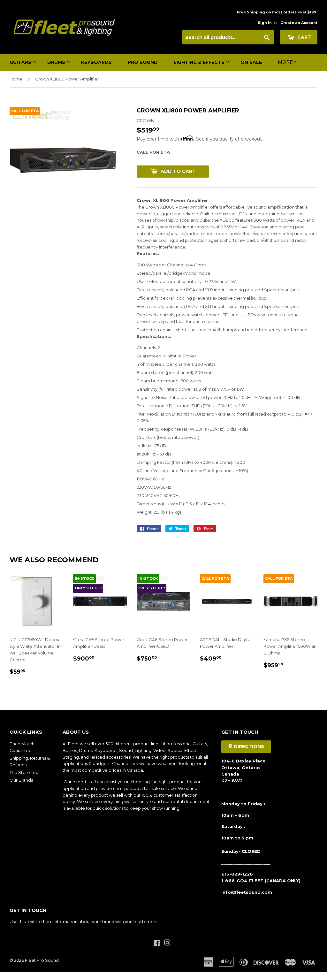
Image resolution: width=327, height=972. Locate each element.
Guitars (21, 62)
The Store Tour (25, 772)
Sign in (265, 22)
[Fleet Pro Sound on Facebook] (156, 943)
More (285, 62)
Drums (56, 62)
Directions (248, 746)
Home (16, 78)
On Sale (251, 62)
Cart (303, 37)
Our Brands (21, 780)
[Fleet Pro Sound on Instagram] (167, 943)
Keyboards (97, 62)
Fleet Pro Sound (42, 960)
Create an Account (298, 22)
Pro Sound (143, 62)
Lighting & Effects (200, 62)
